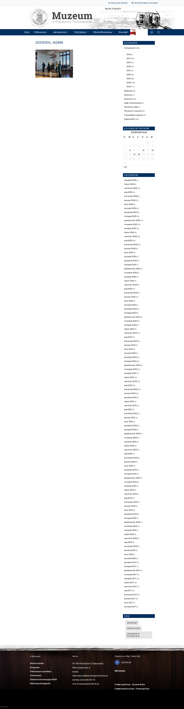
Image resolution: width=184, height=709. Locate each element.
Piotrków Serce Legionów (146, 3)
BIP (139, 33)
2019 (129, 62)
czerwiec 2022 (130, 381)
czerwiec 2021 (130, 405)
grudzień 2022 (130, 357)
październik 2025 (132, 220)
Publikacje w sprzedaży (40, 671)
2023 (129, 74)
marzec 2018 (129, 550)
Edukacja (128, 91)
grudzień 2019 (130, 470)
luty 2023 (128, 349)
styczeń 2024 (130, 305)
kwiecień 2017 (130, 594)
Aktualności (60, 32)
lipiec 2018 (129, 534)
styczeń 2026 (130, 208)
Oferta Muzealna (102, 32)
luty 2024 (128, 301)
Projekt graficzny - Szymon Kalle (130, 684)
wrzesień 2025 (130, 224)
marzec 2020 (130, 462)
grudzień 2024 (130, 260)
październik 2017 (132, 570)
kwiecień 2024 (130, 293)
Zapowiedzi (129, 119)
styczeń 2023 (130, 353)
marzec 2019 (129, 506)
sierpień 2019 (130, 486)
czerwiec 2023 (130, 333)
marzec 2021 (129, 417)
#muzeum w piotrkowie (133, 635)
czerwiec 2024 (130, 285)
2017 (129, 58)
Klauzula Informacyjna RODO (43, 679)
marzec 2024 (129, 297)
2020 (129, 66)
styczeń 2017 (130, 606)
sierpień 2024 (130, 277)
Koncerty (128, 99)
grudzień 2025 (130, 212)
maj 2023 (128, 337)
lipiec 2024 (129, 281)
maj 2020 (128, 453)
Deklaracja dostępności (40, 683)
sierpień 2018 (130, 530)
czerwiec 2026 (130, 188)
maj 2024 (128, 289)
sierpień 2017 (130, 578)
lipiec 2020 (129, 445)
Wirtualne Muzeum (119, 3)
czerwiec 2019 (130, 494)
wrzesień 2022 (130, 369)
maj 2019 (128, 498)
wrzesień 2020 (130, 437)
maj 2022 (128, 385)
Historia (128, 95)
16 (152, 150)
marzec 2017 (129, 598)
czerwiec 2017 (130, 586)
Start (27, 32)
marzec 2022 (130, 393)
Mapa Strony (113, 8)
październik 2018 (132, 522)
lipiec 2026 (129, 184)
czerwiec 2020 (130, 449)
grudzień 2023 (130, 309)
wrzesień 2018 (130, 526)
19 (134, 154)
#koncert (132, 623)
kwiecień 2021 (130, 413)
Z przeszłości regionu (133, 115)
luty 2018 (128, 554)
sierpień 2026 (130, 180)
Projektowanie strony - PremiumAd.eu (132, 689)
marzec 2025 (130, 248)
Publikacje (80, 32)
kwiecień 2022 (131, 389)
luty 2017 (128, 602)
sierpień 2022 (130, 373)
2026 (129, 86)
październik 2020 (132, 433)
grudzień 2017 (130, 562)
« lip (125, 167)
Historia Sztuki (37, 663)
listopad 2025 (130, 216)
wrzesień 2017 (130, 574)
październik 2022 (132, 365)
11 (130, 150)
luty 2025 (128, 252)
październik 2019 (132, 478)
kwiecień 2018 (130, 546)
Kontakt (123, 32)
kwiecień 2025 (131, 244)
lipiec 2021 (129, 401)
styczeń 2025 (130, 256)
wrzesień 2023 (130, 321)
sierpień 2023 (130, 325)
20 (139, 154)
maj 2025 (128, 240)
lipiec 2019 (129, 490)
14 (143, 150)
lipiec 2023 (129, 329)
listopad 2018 (130, 518)
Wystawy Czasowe (133, 111)
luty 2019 (128, 510)
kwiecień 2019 (130, 502)
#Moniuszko (133, 628)
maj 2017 (128, 590)
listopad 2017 (130, 566)
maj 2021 (128, 409)
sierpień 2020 (130, 441)
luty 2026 (128, 204)
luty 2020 (128, 466)
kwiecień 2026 (130, 196)
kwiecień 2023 (130, 341)
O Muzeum (40, 32)
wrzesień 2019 (130, 482)
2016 (129, 54)
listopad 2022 (130, 361)
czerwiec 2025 (130, 236)
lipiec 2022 (129, 377)
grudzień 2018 (130, 514)
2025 (129, 82)
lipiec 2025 (129, 232)
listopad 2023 (130, 313)
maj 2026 (128, 192)
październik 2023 (132, 317)
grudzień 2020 (130, 425)
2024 (129, 78)
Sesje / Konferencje (132, 103)
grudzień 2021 (130, 397)
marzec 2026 (129, 200)
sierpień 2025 (130, 228)
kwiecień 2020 (131, 458)
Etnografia (34, 667)
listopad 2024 (130, 264)
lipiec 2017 (129, 582)
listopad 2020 (130, 429)
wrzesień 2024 (130, 272)
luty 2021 (128, 421)
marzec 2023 (129, 345)
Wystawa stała (131, 107)
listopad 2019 (130, 474)
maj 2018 (128, 542)
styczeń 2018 (130, 558)
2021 (129, 70)
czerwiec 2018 (130, 538)
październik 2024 (132, 268)
